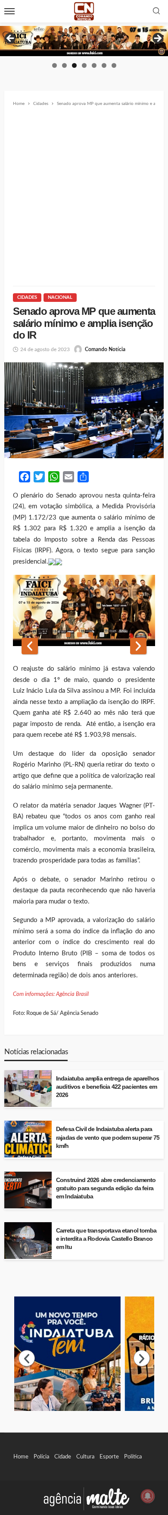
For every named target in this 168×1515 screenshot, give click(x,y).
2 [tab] (64, 65)
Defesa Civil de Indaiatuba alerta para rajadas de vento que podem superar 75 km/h (107, 1137)
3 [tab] (74, 65)
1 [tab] (54, 65)
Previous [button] (10, 38)
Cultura (85, 1457)
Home (20, 1457)
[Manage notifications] (148, 1496)
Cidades (27, 297)
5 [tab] (94, 65)
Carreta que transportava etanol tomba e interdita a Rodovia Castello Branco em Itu (106, 1238)
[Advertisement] (84, 196)
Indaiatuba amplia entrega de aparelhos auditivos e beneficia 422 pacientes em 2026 (107, 1086)
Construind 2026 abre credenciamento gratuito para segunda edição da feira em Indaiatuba (106, 1188)
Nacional (60, 297)
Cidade (62, 1457)
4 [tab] (84, 65)
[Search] (156, 11)
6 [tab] (104, 65)
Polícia (41, 1457)
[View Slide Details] (84, 41)
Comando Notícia (105, 349)
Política (133, 1457)
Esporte (109, 1457)
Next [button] (157, 38)
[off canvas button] (9, 11)
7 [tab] (114, 65)
